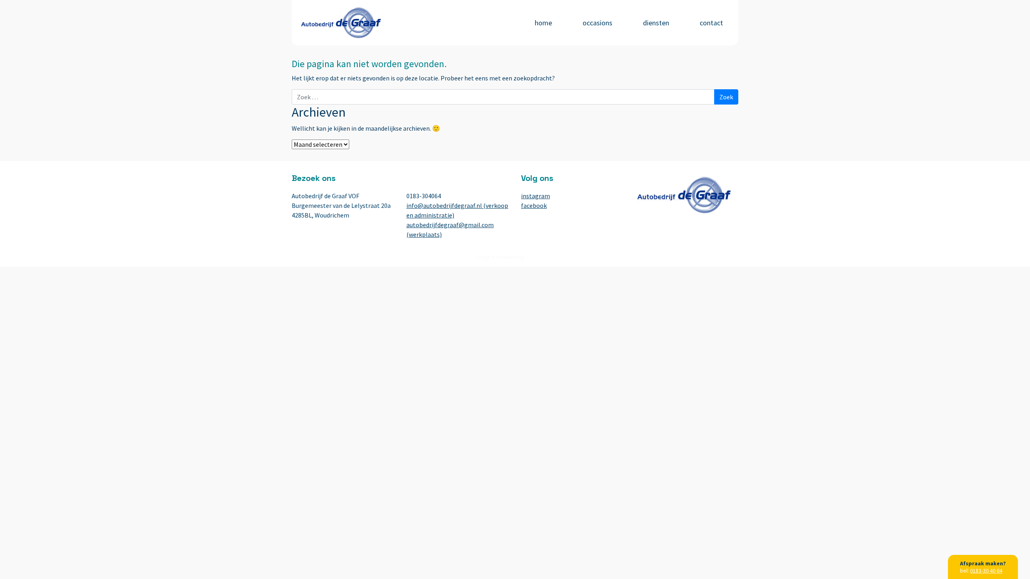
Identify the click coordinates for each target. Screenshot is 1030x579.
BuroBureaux (540, 257)
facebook (534, 205)
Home (543, 22)
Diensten (656, 22)
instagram (535, 196)
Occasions (597, 22)
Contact (711, 22)
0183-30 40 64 (986, 570)
